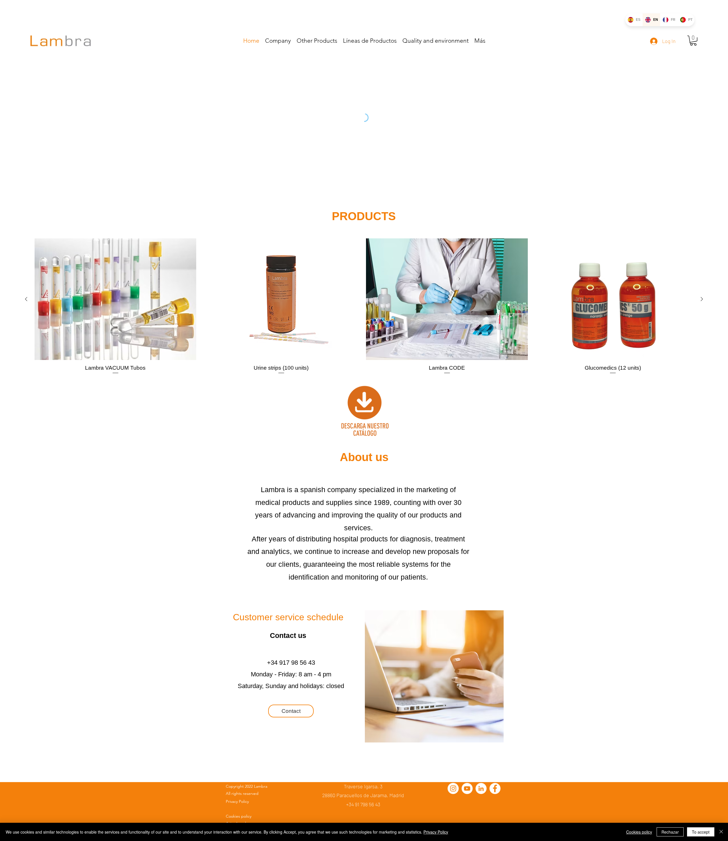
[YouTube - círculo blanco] (467, 788)
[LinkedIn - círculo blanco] (481, 788)
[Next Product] (701, 299)
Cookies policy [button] (639, 832)
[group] (364, 306)
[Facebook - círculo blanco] (494, 788)
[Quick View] (115, 299)
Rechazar (670, 832)
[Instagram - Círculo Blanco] (453, 788)
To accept (701, 832)
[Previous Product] (26, 299)
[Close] (721, 831)
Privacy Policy (435, 832)
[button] (693, 41)
